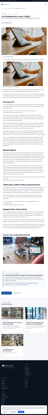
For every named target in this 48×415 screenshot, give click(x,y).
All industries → (28, 375)
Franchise (26, 381)
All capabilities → (4, 388)
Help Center (3, 394)
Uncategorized (9, 8)
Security (2, 385)
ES (46, 0)
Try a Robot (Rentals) (5, 397)
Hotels (26, 366)
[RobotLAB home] (5, 4)
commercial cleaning (28, 283)
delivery (36, 283)
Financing (40, 0)
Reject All (5, 411)
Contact (26, 387)
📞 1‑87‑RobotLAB (36, 0)
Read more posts (17, 293)
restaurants (7, 284)
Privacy (2, 402)
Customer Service (4, 387)
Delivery (2, 381)
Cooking (2, 383)
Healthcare (27, 369)
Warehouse (27, 371)
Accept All (21, 411)
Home (2, 8)
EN (45, 0)
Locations (3, 400)
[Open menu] (46, 4)
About (26, 380)
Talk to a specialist (7, 293)
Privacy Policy (18, 409)
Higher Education (28, 373)
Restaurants (27, 368)
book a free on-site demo (21, 284)
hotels (12, 284)
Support (43, 0)
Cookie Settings (13, 411)
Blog (5, 8)
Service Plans (3, 395)
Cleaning (3, 380)
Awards (26, 383)
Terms (2, 404)
